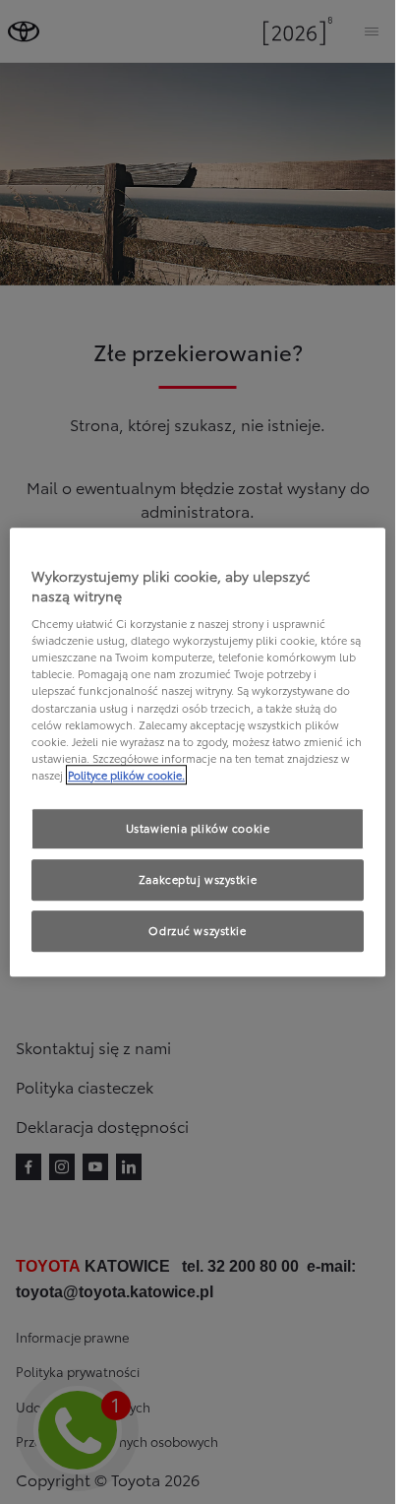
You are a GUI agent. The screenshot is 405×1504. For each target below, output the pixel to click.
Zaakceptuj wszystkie (198, 879)
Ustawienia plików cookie (198, 828)
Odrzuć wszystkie (197, 930)
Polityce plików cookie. (126, 775)
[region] (197, 752)
